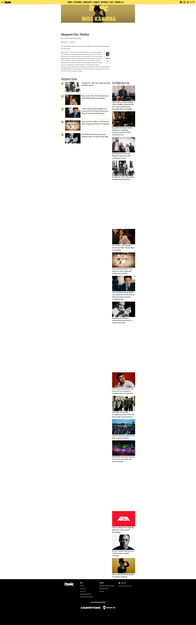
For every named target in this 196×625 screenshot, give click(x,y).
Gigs (111, 2)
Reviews (104, 2)
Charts (96, 2)
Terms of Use (82, 591)
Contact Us (101, 591)
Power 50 (119, 2)
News (70, 2)
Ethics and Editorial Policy (85, 594)
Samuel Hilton (77, 38)
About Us (82, 585)
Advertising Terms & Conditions (86, 596)
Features (78, 2)
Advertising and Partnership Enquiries (107, 585)
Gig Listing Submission (104, 588)
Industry (87, 2)
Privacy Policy (83, 588)
